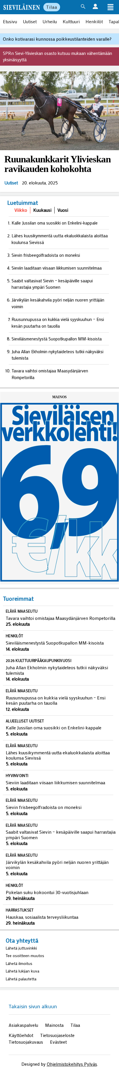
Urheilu (49, 21)
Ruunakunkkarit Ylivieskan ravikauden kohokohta (57, 164)
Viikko (20, 210)
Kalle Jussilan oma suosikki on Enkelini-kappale (55, 223)
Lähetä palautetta (21, 978)
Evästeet (58, 1042)
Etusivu (10, 21)
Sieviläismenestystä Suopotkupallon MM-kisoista (57, 339)
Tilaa (51, 7)
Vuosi (62, 210)
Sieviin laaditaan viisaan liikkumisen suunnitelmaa (57, 268)
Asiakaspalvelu (23, 1025)
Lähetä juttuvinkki (21, 948)
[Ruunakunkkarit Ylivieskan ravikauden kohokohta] (59, 111)
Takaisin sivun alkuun (33, 1006)
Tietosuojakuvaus (26, 1042)
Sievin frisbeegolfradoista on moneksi (46, 255)
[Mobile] (110, 7)
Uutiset (30, 21)
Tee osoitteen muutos (25, 955)
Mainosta (54, 1025)
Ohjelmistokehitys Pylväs (72, 1064)
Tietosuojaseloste (57, 1035)
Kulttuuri (71, 21)
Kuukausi (42, 210)
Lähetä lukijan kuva (22, 971)
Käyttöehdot (21, 1035)
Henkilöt (94, 21)
